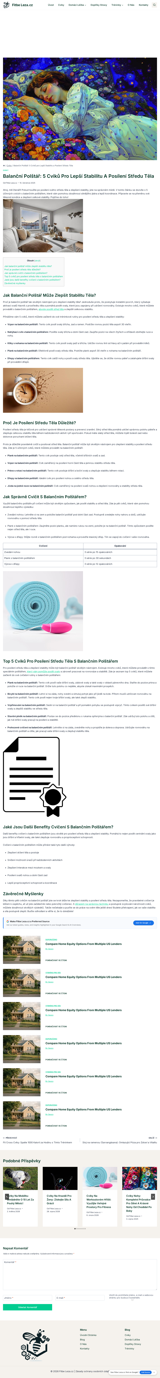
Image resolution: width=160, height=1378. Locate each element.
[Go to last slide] (7, 1197)
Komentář (10, 1262)
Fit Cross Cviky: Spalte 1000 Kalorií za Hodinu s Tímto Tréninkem (37, 1140)
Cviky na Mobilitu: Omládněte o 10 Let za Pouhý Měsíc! (20, 1199)
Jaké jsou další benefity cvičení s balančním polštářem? (32, 279)
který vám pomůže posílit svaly (43, 671)
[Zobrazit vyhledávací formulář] (154, 5)
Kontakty (143, 5)
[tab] (75, 1228)
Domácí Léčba (132, 1339)
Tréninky (129, 1348)
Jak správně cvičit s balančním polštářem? (25, 273)
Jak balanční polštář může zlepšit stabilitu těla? (28, 266)
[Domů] (4, 165)
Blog (82, 1339)
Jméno (8, 1298)
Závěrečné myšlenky (15, 283)
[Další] (153, 1197)
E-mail (61, 1298)
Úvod (51, 5)
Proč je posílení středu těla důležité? (22, 269)
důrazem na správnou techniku (91, 904)
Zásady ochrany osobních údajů (93, 1371)
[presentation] (20, 1178)
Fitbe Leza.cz (11, 183)
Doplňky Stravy (99, 5)
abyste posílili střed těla (51, 309)
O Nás (131, 5)
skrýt (37, 260)
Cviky (61, 5)
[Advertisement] (80, 28)
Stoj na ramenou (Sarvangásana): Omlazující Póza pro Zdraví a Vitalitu (119, 1140)
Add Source (145, 1372)
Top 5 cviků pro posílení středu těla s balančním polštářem (33, 276)
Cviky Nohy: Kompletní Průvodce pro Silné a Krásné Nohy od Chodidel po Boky (139, 1203)
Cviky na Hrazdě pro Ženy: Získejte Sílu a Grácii (59, 1199)
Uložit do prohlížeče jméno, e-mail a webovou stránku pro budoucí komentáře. (131, 1296)
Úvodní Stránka (88, 1335)
